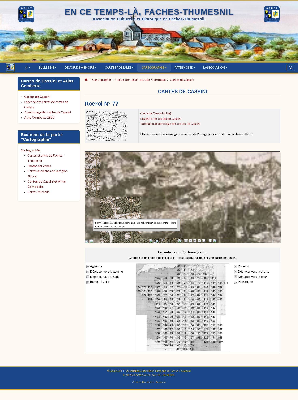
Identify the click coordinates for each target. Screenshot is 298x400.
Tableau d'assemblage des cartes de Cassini (170, 123)
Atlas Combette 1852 (39, 117)
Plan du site (148, 382)
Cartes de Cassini (37, 96)
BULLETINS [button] (46, 67)
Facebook (161, 382)
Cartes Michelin (38, 192)
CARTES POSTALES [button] (118, 67)
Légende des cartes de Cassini (160, 118)
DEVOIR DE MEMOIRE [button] (79, 67)
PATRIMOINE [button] (184, 67)
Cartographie (30, 150)
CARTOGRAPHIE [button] (152, 67)
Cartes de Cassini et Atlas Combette (140, 79)
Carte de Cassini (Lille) (155, 113)
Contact (136, 382)
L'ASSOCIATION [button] (214, 67)
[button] (28, 67)
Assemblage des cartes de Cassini (47, 112)
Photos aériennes (39, 166)
